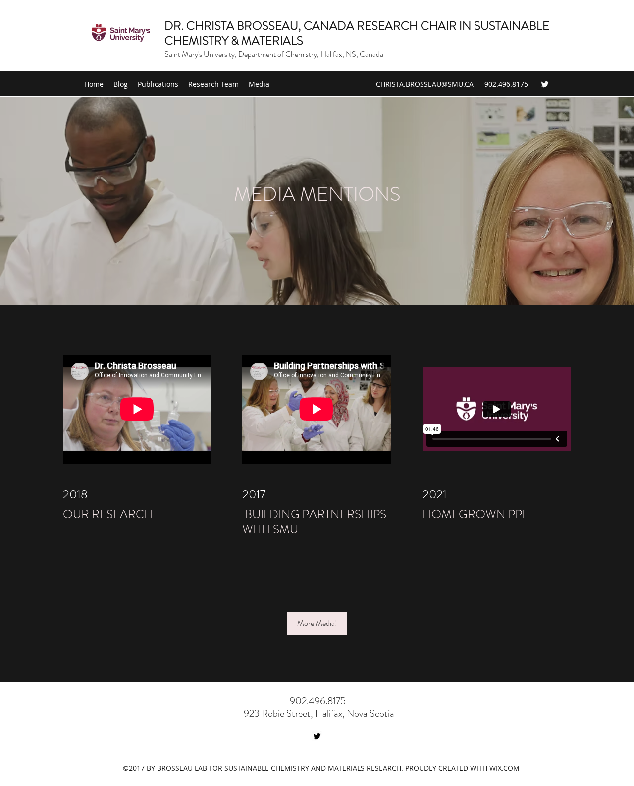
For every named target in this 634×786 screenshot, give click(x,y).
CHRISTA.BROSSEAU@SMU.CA (425, 84)
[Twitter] (545, 84)
